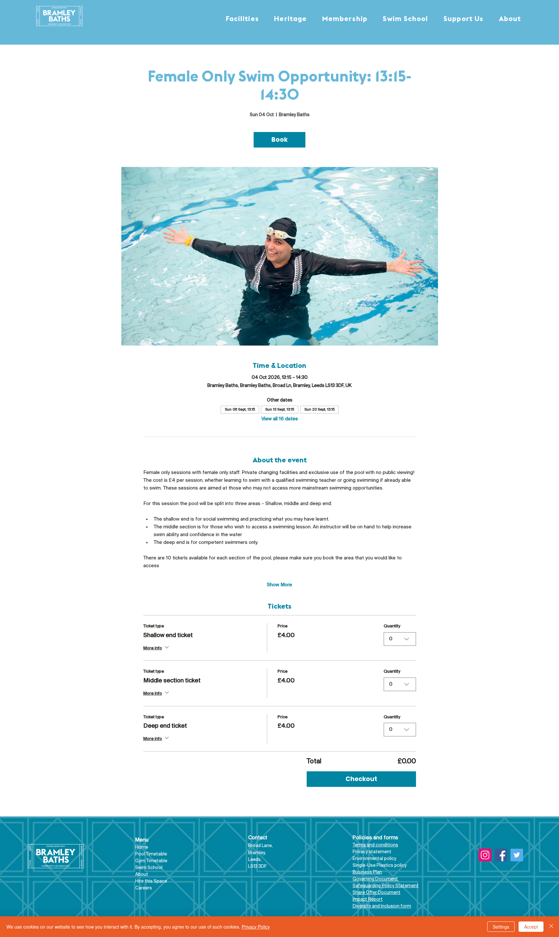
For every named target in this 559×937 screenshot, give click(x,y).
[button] (242, 19)
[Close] (551, 926)
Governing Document (376, 879)
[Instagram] (485, 855)
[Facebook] (501, 855)
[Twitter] (516, 855)
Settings (501, 926)
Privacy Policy (256, 926)
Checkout (361, 779)
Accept (531, 926)
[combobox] (400, 639)
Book (279, 139)
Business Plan (367, 872)
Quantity (392, 626)
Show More (279, 585)
